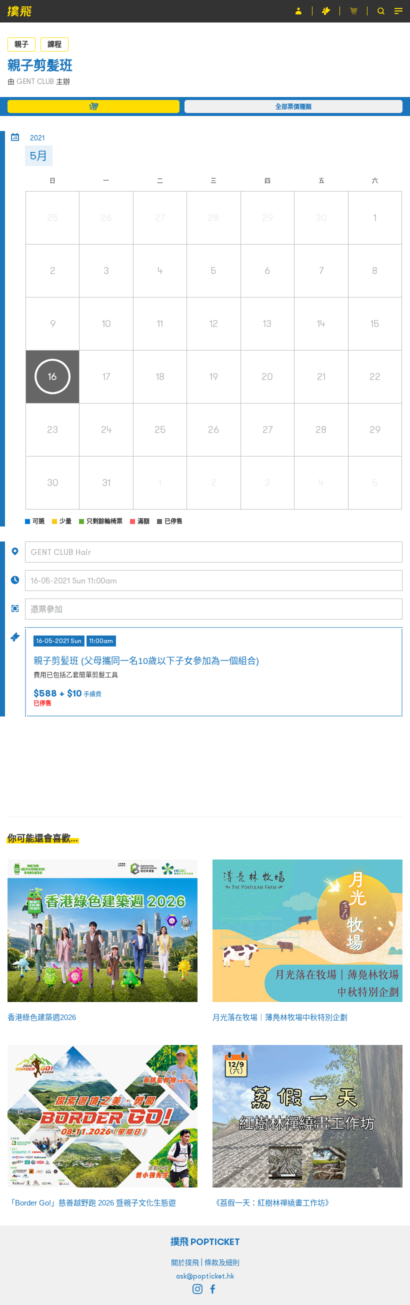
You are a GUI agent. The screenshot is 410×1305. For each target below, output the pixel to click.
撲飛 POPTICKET (205, 1242)
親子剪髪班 (40, 65)
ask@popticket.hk (205, 1276)
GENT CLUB (35, 81)
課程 (55, 44)
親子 (21, 44)
